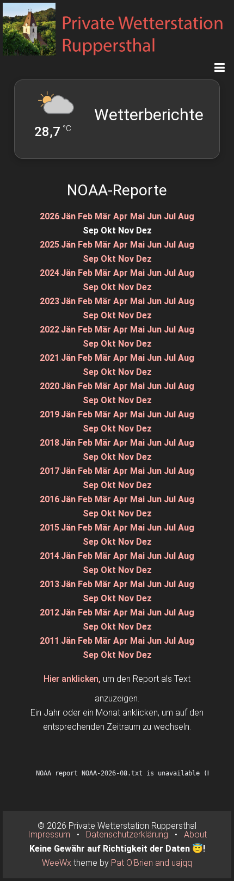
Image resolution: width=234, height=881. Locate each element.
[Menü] (219, 67)
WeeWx (56, 863)
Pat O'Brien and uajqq (151, 863)
